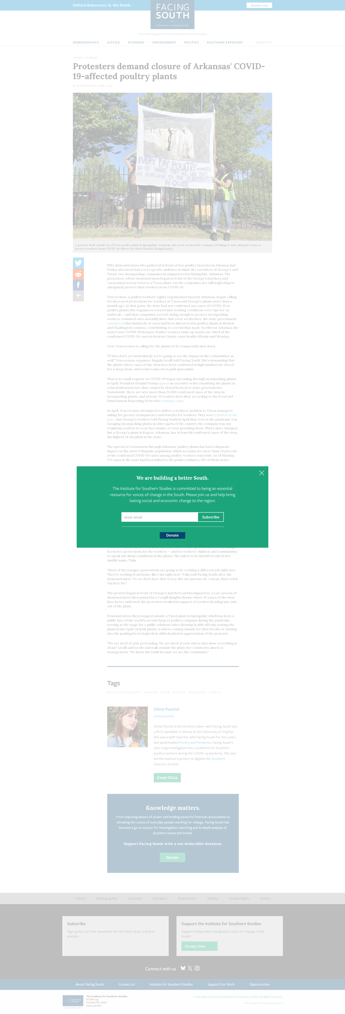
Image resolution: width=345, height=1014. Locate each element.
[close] (261, 473)
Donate (172, 535)
